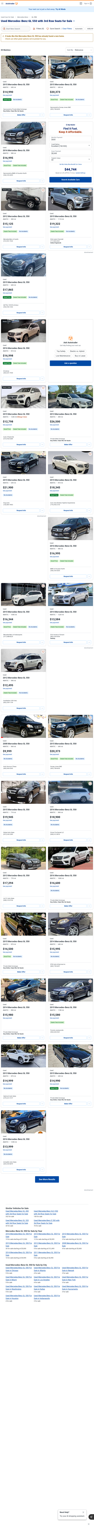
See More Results (47, 1179)
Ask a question (70, 363)
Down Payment (56, 151)
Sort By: (70, 50)
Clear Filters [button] (67, 29)
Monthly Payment (56, 137)
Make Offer (21, 115)
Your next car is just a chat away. (47, 9)
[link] (17, 99)
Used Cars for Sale (7, 17)
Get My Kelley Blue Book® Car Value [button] (70, 164)
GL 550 (34, 17)
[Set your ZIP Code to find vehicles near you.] (74, 21)
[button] (80, 3)
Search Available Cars (70, 180)
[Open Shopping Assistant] (91, 1517)
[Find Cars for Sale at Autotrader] (12, 3)
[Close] (83, 1512)
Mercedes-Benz (22, 17)
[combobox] (15, 28)
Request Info (68, 115)
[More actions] (42, 115)
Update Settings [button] (80, 173)
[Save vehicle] (43, 58)
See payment (7, 95)
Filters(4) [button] (40, 29)
